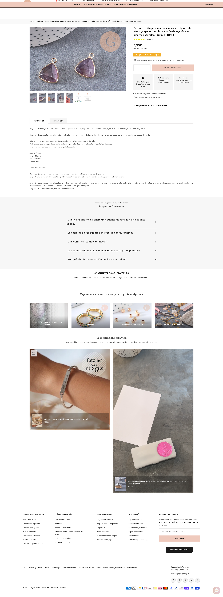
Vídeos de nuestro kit (63, 528)
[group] (78, 59)
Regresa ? (101, 528)
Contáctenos (134, 536)
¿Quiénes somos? (135, 520)
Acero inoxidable (29, 520)
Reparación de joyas (105, 540)
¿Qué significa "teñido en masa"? (86, 241)
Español (208, 4)
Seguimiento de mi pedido (107, 524)
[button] (120, 59)
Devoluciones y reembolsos (114, 568)
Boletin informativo (136, 524)
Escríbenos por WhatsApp (139, 540)
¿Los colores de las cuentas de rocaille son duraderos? (99, 232)
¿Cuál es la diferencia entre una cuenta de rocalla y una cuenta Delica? (105, 221)
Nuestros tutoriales (62, 520)
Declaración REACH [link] (159, 94)
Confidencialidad (69, 568)
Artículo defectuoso (105, 532)
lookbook (58, 524)
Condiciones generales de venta (36, 568)
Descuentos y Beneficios (138, 528)
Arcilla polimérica (29, 540)
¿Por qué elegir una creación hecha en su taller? (96, 259)
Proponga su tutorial (62, 542)
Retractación (132, 568)
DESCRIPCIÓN (39, 121)
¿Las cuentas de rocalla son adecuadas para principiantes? (103, 250)
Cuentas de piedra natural (33, 544)
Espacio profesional (136, 532)
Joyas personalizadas (31, 536)
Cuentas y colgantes (31, 528)
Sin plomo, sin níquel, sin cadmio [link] (149, 98)
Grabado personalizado (64, 538)
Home (32, 21)
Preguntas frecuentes (105, 520)
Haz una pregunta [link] (143, 94)
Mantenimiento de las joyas (107, 536)
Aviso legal (56, 568)
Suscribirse (179, 538)
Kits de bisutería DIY (30, 532)
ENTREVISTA (58, 121)
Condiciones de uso (86, 568)
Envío (99, 568)
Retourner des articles (179, 550)
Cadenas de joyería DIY (32, 524)
